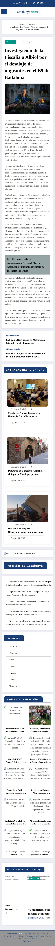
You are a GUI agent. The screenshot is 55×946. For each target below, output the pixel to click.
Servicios (12, 673)
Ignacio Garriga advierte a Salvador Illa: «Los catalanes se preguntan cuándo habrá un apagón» (15, 853)
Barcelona (10, 42)
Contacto (41, 936)
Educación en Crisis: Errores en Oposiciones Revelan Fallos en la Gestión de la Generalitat (15, 792)
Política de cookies (10, 936)
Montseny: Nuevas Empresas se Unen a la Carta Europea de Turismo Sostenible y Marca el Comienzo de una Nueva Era (24, 415)
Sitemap (21, 936)
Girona (12, 660)
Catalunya (13, 653)
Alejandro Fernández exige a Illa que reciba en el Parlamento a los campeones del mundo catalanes (40, 823)
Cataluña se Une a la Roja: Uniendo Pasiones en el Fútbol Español (15, 823)
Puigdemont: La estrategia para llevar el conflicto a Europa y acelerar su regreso (40, 853)
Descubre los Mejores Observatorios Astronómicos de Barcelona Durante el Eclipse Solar (24, 530)
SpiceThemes (27, 941)
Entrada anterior (12, 335)
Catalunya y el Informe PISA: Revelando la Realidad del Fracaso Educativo (40, 792)
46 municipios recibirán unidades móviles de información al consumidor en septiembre (26, 911)
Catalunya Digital (12, 934)
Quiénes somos (31, 936)
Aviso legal (27, 934)
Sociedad (12, 679)
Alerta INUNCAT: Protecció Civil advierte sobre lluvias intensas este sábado (15, 761)
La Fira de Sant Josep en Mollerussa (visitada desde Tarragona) (25, 341)
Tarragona (13, 686)
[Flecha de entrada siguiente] (48, 354)
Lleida (11, 666)
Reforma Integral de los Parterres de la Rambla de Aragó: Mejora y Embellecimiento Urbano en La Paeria (26, 355)
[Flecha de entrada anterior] (48, 339)
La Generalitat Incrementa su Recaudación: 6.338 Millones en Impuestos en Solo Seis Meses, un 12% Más (15, 730)
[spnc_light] (51, 12)
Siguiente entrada (13, 349)
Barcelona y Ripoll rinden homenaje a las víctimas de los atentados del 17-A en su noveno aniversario (40, 730)
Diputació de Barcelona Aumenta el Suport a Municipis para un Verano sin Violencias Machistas (25, 472)
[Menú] (4, 11)
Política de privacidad (40, 934)
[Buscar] (46, 12)
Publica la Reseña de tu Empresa (28, 939)
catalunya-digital (18, 409)
